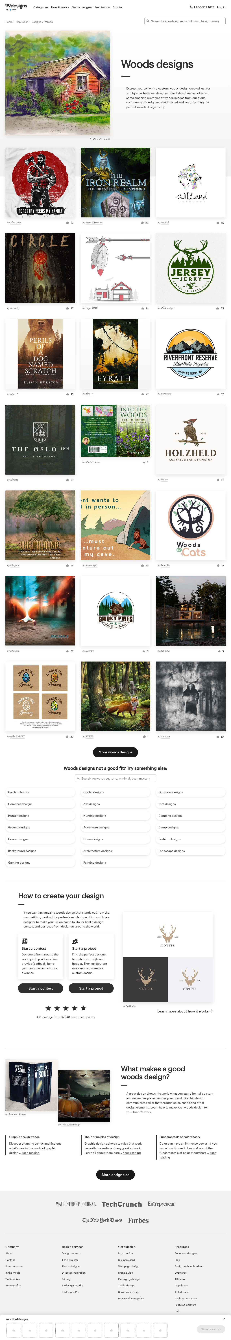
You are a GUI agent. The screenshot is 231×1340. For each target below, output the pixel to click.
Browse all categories (131, 1298)
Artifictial (165, 650)
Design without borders (188, 1266)
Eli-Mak (165, 222)
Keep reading (30, 1152)
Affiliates (180, 1279)
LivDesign (131, 1006)
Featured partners (185, 1304)
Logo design (125, 1253)
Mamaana (166, 393)
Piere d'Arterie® (101, 139)
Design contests (71, 1253)
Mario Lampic (93, 462)
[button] (223, 1318)
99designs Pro (70, 1291)
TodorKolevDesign (70, 1124)
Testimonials (12, 1279)
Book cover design (129, 1291)
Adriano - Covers (17, 1114)
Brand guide (125, 1272)
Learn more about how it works (183, 1011)
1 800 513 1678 (204, 7)
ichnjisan (14, 565)
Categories (40, 7)
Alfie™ (14, 394)
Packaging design (129, 1279)
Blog (177, 1259)
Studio (117, 7)
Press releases (13, 1266)
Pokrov (164, 479)
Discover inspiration (74, 1272)
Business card (126, 1259)
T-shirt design (126, 1285)
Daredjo (90, 650)
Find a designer (82, 7)
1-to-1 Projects (70, 1259)
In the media (12, 1272)
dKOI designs (167, 308)
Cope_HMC (92, 308)
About (8, 1253)
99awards (181, 1272)
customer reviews (83, 1017)
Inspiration (102, 7)
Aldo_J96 (165, 565)
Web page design (128, 1266)
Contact (10, 1259)
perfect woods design (141, 107)
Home (9, 21)
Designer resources (186, 1298)
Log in (221, 7)
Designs (37, 21)
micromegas (91, 565)
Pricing (66, 1279)
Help (177, 1311)
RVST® (89, 736)
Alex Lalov (15, 222)
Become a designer (186, 1253)
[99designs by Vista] (16, 7)
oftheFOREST (17, 736)
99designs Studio (72, 1285)
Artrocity (14, 308)
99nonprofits (13, 1285)
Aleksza (14, 479)
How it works (60, 7)
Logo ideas (181, 1285)
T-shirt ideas (182, 1291)
